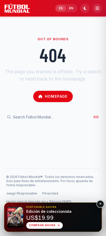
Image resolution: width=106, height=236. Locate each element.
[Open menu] (97, 8)
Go (96, 117)
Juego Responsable (21, 193)
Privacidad (50, 193)
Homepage (56, 96)
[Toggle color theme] (85, 8)
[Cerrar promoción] (100, 204)
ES (61, 8)
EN (71, 8)
